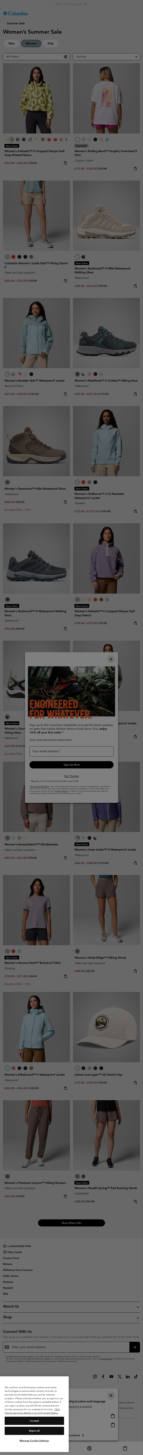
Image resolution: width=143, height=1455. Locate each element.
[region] (34, 1414)
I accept (34, 1420)
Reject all (34, 1430)
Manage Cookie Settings (34, 1440)
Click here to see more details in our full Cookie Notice (32, 1411)
